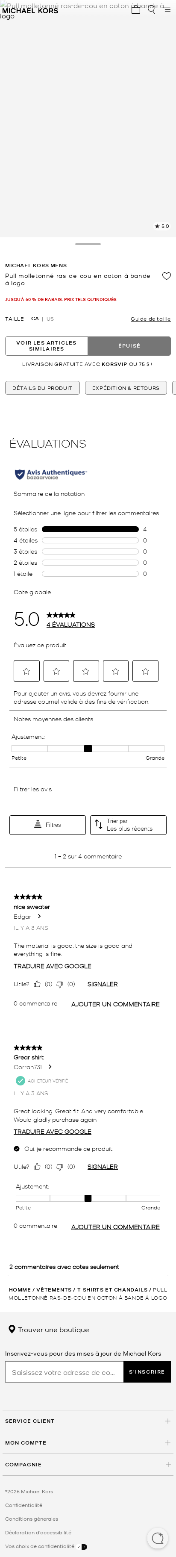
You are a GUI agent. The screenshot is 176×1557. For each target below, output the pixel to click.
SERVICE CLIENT (30, 1420)
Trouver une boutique (52, 1329)
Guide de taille (151, 318)
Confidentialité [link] (23, 1504)
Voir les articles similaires (46, 345)
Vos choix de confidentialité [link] (40, 1545)
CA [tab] (35, 318)
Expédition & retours (126, 387)
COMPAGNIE (23, 1464)
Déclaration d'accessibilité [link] (38, 1532)
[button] (157, 1539)
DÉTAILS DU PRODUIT (42, 387)
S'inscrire (147, 1371)
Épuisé (129, 345)
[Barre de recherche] (151, 9)
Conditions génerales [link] (31, 1518)
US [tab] (50, 318)
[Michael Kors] (30, 9)
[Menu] (166, 9)
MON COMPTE (26, 1442)
